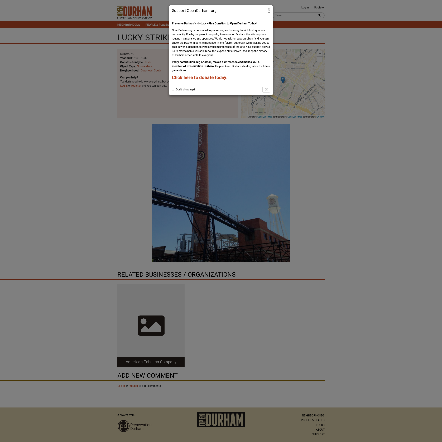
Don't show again (185, 89)
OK (266, 89)
